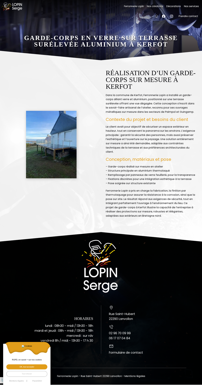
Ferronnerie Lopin (134, 6)
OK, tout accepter (27, 367)
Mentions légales (134, 376)
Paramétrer (37, 381)
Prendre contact (188, 16)
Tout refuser (27, 374)
